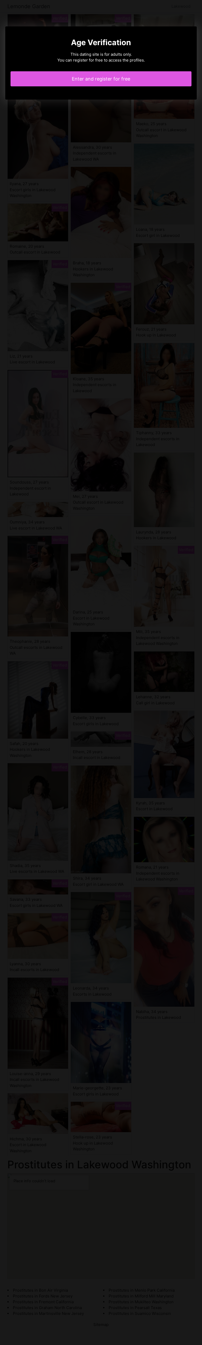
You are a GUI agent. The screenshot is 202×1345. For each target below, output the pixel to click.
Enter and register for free (101, 79)
